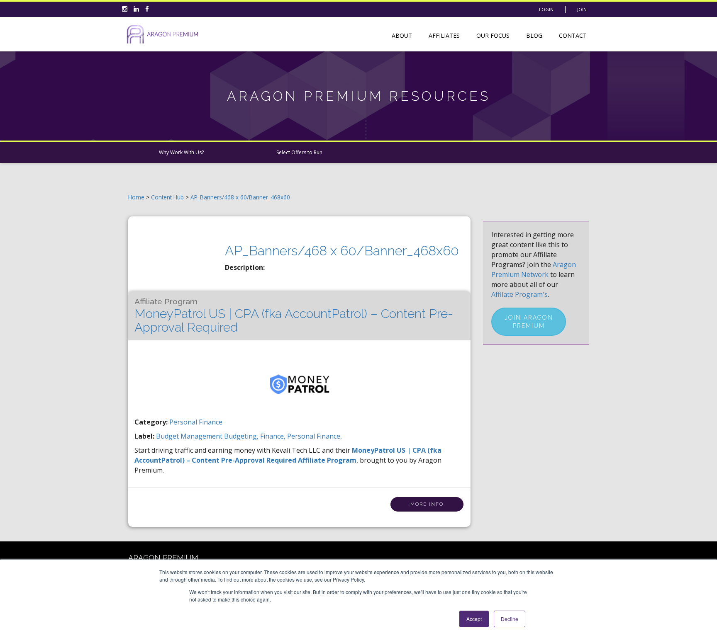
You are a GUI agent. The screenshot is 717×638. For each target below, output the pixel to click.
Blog (534, 35)
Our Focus (493, 35)
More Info (427, 504)
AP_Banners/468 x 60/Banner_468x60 (240, 197)
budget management (190, 436)
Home (136, 197)
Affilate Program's (519, 294)
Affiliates (444, 35)
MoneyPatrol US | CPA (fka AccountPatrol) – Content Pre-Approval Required (293, 316)
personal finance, (314, 436)
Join (582, 9)
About (402, 35)
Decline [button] (509, 618)
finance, (273, 436)
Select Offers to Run (299, 152)
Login (546, 9)
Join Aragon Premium (529, 321)
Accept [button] (474, 618)
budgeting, (242, 436)
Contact (573, 35)
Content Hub (167, 197)
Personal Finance (195, 422)
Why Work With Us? (181, 152)
